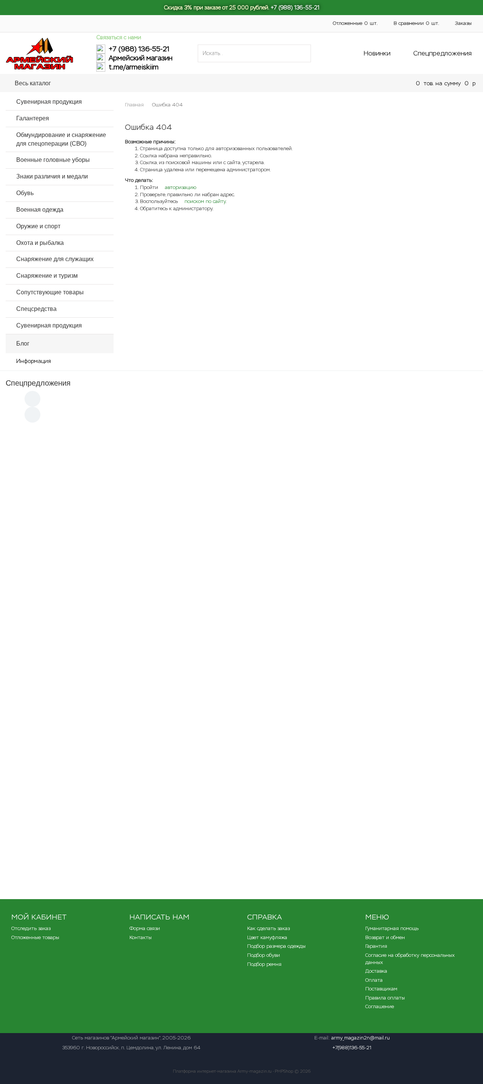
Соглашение (379, 1006)
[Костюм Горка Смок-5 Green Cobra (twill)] (241, 574)
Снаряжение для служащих (55, 259)
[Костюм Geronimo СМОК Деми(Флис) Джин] (241, 804)
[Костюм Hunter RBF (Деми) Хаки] (93, 685)
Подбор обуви (263, 955)
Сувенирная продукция (49, 101)
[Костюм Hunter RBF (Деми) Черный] (241, 685)
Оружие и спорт (38, 226)
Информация (33, 360)
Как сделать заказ (268, 928)
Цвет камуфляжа (267, 937)
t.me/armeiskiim (133, 67)
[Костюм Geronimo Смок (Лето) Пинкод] (93, 804)
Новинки (377, 53)
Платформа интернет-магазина (204, 1071)
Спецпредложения (442, 53)
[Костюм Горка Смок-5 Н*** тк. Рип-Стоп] (389, 574)
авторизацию (179, 187)
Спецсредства (36, 309)
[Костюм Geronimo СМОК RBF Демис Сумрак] (93, 463)
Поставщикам (22, 27)
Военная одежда (39, 209)
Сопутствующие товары (50, 292)
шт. (355, 23)
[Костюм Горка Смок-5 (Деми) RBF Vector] (93, 574)
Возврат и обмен (385, 937)
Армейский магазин (140, 58)
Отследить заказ (31, 928)
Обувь (25, 193)
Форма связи (144, 928)
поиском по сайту (204, 201)
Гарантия (376, 946)
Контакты (222, 19)
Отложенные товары (35, 937)
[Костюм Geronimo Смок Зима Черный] (389, 804)
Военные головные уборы (53, 160)
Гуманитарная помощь (101, 19)
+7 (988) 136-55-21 (295, 7)
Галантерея (32, 118)
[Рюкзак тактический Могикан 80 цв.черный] (241, 463)
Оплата (256, 19)
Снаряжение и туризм (47, 275)
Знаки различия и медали (52, 176)
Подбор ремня (264, 964)
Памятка (151, 19)
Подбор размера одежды (276, 946)
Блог (22, 343)
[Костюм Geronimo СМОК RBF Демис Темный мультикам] (389, 685)
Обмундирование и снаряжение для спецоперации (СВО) (200, 83)
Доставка (187, 19)
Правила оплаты (385, 998)
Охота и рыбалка (40, 243)
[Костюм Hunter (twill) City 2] (389, 463)
